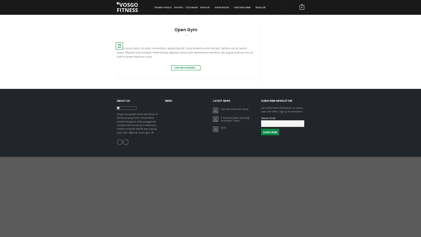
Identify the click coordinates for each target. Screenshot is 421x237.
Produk (205, 7)
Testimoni (191, 7)
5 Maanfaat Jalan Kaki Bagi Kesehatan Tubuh (235, 119)
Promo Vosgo (163, 7)
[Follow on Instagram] (125, 142)
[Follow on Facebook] (120, 142)
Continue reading (186, 67)
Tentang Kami (242, 7)
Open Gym (185, 30)
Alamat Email (268, 118)
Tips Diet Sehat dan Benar (235, 109)
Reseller (261, 7)
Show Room (221, 7)
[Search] (277, 7)
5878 (223, 128)
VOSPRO (178, 7)
